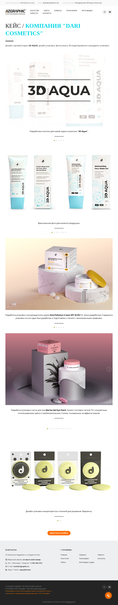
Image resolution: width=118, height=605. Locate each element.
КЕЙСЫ (46, 10)
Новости (101, 555)
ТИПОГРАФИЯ (71, 10)
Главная (64, 555)
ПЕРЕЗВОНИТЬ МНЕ (27, 3)
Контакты (101, 558)
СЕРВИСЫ (58, 10)
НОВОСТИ (34, 13)
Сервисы (82, 555)
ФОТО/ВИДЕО (87, 10)
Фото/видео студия (86, 562)
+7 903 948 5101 (36, 563)
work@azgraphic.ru (51, 3)
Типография (84, 558)
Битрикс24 (69, 602)
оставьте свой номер (32, 559)
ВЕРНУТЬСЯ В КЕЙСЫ (59, 533)
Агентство (65, 558)
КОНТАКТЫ (47, 13)
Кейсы (63, 562)
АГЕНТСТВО (34, 10)
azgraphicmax (25, 570)
